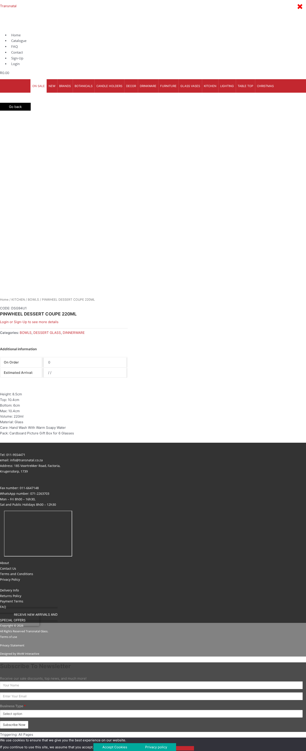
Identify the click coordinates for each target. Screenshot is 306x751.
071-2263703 (39, 493)
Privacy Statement (12, 645)
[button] (29, 617)
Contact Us (8, 568)
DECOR (131, 86)
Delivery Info (9, 590)
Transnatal (8, 6)
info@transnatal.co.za (26, 460)
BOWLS (33, 299)
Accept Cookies (114, 747)
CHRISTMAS (265, 86)
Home (4, 299)
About (4, 563)
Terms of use (8, 637)
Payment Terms (11, 601)
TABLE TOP (245, 86)
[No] (185, 748)
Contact (17, 52)
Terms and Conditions (16, 574)
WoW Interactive (28, 654)
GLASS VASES (190, 86)
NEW (52, 86)
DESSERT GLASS (47, 333)
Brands (65, 86)
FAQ (3, 607)
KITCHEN (210, 86)
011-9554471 (15, 455)
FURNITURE (168, 86)
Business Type (13, 706)
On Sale (38, 86)
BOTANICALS (84, 86)
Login (15, 63)
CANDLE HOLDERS (109, 86)
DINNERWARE (74, 333)
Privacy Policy (10, 579)
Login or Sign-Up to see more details (29, 322)
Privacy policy (156, 747)
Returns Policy (10, 596)
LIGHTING (227, 86)
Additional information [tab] (18, 349)
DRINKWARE (148, 86)
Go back (15, 107)
